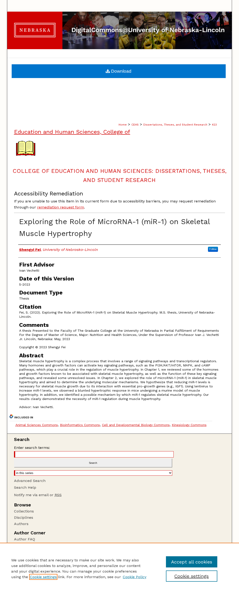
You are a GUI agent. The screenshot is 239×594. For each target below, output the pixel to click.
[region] (119, 568)
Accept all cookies (191, 562)
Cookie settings (43, 577)
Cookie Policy (134, 577)
